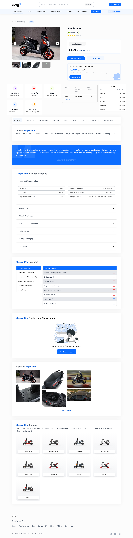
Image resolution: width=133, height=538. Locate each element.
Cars (29, 11)
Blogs (52, 526)
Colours (84, 120)
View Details (67, 99)
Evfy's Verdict (29, 120)
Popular (112, 86)
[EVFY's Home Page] (66, 515)
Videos (69, 11)
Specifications (43, 120)
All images (68, 410)
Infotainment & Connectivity (27, 277)
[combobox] (66, 4)
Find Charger (82, 11)
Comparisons (108, 120)
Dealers (65, 120)
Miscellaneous (23, 290)
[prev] (15, 43)
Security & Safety (24, 268)
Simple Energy (21, 21)
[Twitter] (111, 534)
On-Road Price (95, 58)
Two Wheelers (24, 526)
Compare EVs (41, 11)
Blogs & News (56, 11)
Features (56, 120)
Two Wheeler (18, 11)
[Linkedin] (115, 534)
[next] (57, 43)
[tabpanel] (66, 389)
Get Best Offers (76, 58)
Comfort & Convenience (26, 272)
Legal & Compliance (25, 285)
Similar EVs (95, 120)
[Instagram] (120, 534)
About (16, 120)
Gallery (75, 120)
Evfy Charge (96, 11)
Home (14, 526)
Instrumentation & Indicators (27, 281)
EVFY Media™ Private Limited (25, 534)
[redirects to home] (16, 4)
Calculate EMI (75, 77)
